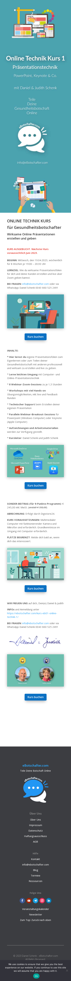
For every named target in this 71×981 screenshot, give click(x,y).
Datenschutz (35, 830)
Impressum (35, 825)
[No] (67, 970)
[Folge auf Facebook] (22, 900)
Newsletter (35, 914)
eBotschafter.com (35, 765)
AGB (35, 841)
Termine (35, 875)
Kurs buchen (36, 337)
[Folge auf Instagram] (42, 900)
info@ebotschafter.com (35, 283)
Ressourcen (35, 881)
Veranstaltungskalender (35, 909)
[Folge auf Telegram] (35, 900)
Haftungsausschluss (35, 836)
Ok (36, 976)
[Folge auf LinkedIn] (48, 900)
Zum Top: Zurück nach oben (35, 920)
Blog (35, 870)
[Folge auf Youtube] (29, 900)
